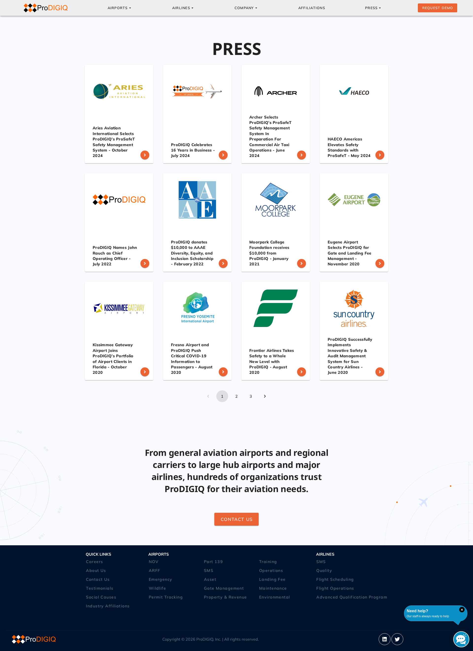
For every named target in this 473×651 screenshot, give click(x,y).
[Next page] (265, 396)
